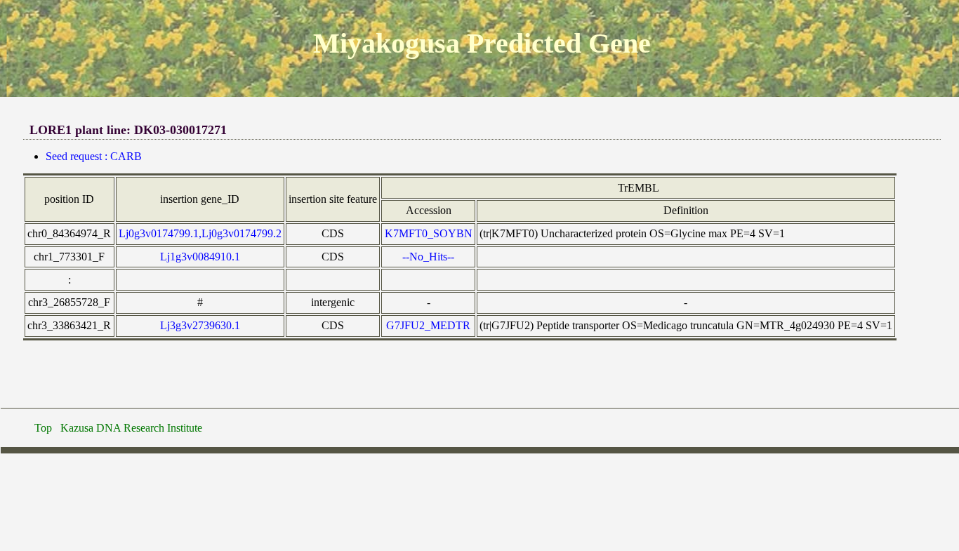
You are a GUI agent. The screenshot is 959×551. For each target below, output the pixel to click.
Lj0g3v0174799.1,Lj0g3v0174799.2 (200, 233)
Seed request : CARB (94, 156)
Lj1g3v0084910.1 (200, 257)
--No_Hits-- (428, 257)
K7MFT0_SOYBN (428, 233)
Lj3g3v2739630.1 (200, 325)
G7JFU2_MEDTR (428, 325)
